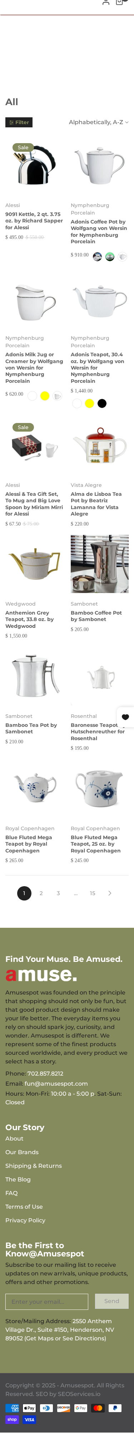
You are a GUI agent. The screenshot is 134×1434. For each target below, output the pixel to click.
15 (92, 893)
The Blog (18, 1179)
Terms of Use (24, 1206)
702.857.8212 (45, 1073)
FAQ (11, 1193)
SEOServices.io (79, 1394)
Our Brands (22, 1152)
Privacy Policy (25, 1220)
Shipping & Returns (33, 1165)
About (14, 1138)
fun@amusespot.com (56, 1083)
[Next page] (110, 893)
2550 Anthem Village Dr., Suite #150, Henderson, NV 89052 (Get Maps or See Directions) (59, 1330)
